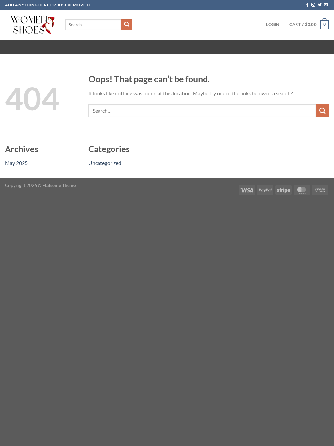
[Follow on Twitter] (320, 5)
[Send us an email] (326, 5)
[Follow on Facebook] (307, 5)
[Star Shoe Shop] (30, 24)
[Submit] (126, 24)
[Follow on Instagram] (313, 5)
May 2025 (16, 163)
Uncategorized (104, 163)
